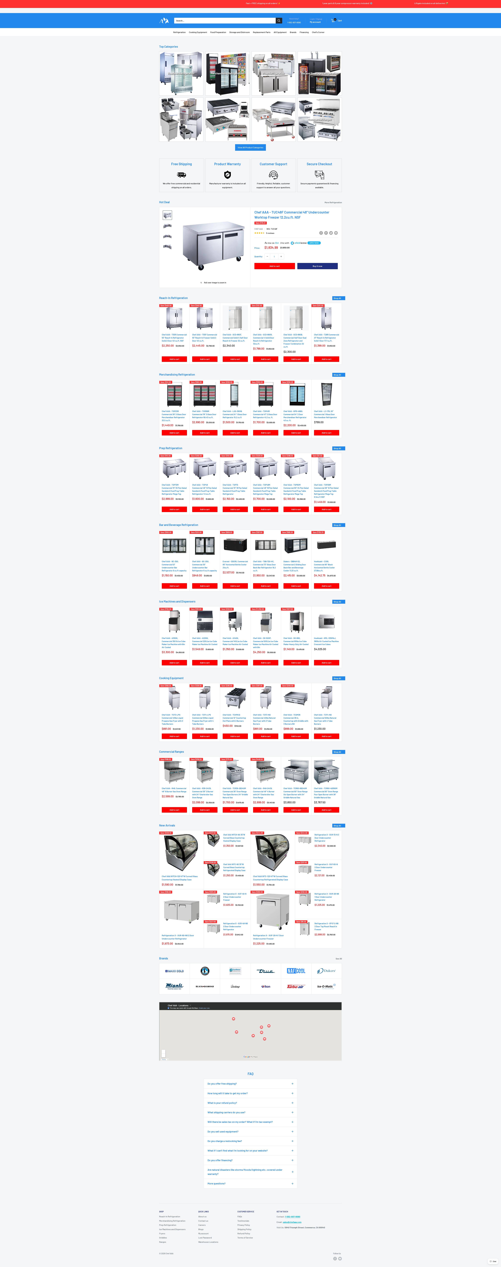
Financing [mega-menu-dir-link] (304, 32)
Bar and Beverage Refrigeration (320, 73)
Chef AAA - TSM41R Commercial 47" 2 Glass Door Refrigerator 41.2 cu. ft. (265, 414)
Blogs (201, 1229)
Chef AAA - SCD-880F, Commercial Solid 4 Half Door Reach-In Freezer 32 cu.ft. (235, 337)
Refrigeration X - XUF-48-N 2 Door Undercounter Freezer (234, 897)
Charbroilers (227, 119)
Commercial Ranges (319, 119)
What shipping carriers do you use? (226, 1112)
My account (315, 22)
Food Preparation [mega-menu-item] (218, 32)
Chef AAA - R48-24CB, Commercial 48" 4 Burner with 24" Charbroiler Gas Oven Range (264, 793)
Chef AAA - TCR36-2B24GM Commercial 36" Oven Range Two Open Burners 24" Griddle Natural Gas (235, 793)
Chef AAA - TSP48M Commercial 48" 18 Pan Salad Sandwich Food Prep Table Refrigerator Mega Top (265, 489)
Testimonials (243, 1220)
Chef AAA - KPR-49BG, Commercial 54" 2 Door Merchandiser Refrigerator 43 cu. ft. (295, 416)
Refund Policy (243, 1233)
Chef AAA (258, 229)
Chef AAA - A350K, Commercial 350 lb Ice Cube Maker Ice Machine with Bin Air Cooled (173, 642)
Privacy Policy (243, 1225)
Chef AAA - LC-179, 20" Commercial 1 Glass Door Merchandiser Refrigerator (325, 414)
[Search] (279, 20)
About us (202, 1216)
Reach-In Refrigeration (181, 73)
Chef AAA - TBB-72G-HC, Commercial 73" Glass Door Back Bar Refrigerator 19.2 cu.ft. (264, 566)
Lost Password (205, 1237)
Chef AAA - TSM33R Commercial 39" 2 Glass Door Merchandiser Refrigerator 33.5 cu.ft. (174, 416)
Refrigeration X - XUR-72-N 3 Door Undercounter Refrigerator (327, 837)
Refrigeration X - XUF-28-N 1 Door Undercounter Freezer (268, 937)
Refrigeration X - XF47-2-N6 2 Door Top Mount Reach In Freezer (326, 926)
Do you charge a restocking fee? (225, 1141)
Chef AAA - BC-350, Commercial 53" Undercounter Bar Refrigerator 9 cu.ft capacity (174, 566)
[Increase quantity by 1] (281, 256)
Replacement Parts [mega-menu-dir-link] (261, 32)
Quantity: (258, 256)
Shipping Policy (244, 1229)
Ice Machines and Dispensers (172, 1229)
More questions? (217, 1183)
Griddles (273, 119)
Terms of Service (245, 1237)
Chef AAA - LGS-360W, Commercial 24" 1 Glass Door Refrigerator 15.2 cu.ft (235, 414)
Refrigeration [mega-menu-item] (179, 32)
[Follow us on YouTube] (340, 1258)
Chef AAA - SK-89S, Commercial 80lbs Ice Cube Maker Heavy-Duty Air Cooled (296, 641)
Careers (202, 1225)
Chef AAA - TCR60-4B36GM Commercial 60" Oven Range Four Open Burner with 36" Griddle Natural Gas (326, 793)
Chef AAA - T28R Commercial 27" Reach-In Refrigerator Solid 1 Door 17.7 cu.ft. (326, 337)
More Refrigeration (333, 202)
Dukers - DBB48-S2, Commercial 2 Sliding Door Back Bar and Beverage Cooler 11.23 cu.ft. (295, 566)
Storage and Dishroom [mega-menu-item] (239, 32)
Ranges (162, 1242)
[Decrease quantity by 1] (267, 256)
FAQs (239, 1216)
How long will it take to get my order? (228, 1093)
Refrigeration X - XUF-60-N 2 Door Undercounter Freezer (326, 867)
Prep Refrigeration (273, 73)
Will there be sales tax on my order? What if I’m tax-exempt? (240, 1121)
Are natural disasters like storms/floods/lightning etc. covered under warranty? (245, 1171)
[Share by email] (336, 233)
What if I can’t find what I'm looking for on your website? (238, 1150)
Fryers (181, 119)
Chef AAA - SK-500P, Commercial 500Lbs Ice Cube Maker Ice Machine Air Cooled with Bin (265, 642)
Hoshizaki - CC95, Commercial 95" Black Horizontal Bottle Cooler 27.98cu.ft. (324, 566)
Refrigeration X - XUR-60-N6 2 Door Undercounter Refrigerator (178, 937)
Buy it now (317, 266)
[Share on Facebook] (321, 233)
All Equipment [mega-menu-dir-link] (280, 32)
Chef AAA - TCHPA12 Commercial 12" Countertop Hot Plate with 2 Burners (234, 718)
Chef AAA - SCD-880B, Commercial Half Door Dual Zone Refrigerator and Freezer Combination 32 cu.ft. (295, 340)
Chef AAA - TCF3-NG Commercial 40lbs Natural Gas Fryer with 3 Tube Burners (264, 719)
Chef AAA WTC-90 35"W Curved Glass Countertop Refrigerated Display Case (234, 867)
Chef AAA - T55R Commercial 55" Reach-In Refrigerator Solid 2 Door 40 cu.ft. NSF (174, 337)
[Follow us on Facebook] (335, 1258)
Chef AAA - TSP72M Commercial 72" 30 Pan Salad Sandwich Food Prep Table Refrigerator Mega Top (174, 489)
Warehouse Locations (208, 1242)
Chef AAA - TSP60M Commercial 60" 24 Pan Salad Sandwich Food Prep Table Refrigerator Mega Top (296, 489)
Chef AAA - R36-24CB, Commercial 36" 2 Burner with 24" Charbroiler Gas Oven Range (202, 793)
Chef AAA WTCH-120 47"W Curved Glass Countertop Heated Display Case (180, 878)
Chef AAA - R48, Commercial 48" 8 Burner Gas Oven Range (174, 790)
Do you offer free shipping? (222, 1083)
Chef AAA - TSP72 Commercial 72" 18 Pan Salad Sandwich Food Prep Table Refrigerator (235, 489)
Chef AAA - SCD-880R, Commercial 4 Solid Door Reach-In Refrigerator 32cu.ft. (263, 339)
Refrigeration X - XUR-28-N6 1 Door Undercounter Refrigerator (327, 897)
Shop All (337, 298)
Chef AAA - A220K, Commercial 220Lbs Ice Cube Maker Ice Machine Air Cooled (204, 641)
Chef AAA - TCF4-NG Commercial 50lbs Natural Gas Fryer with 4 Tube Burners (325, 719)
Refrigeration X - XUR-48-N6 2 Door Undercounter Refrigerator (235, 926)
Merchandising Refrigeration (227, 73)
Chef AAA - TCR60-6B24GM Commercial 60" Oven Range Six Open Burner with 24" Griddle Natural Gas (296, 793)
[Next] (342, 333)
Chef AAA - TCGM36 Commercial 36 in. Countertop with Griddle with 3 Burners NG (296, 719)
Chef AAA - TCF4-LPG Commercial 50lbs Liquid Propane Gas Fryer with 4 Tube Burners (203, 719)
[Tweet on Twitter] (331, 233)
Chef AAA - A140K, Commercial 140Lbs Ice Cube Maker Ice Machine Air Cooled (235, 641)
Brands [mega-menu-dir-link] (293, 32)
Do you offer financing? (220, 1160)
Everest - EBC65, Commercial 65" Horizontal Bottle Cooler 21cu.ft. (235, 564)
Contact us (203, 1220)
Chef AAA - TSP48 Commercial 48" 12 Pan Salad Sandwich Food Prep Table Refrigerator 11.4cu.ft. (204, 489)
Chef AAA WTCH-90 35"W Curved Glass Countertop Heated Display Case (234, 837)
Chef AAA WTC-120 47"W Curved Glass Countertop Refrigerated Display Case (270, 878)
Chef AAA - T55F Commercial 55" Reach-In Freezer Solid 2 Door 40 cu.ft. (204, 337)
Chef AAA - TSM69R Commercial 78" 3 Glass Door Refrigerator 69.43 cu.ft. (204, 414)
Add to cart (275, 266)
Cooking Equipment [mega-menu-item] (198, 32)
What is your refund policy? (222, 1102)
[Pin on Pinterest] (326, 233)
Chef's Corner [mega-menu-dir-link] (318, 32)
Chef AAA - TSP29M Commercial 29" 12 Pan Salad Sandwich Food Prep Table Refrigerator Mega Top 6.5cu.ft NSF (326, 491)
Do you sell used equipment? (223, 1131)
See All (339, 958)
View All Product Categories (250, 147)
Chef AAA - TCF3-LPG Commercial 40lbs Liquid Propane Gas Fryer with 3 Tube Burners (172, 719)
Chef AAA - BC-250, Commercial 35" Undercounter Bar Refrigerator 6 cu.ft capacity (204, 566)
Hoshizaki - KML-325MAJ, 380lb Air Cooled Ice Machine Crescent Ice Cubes (326, 641)
